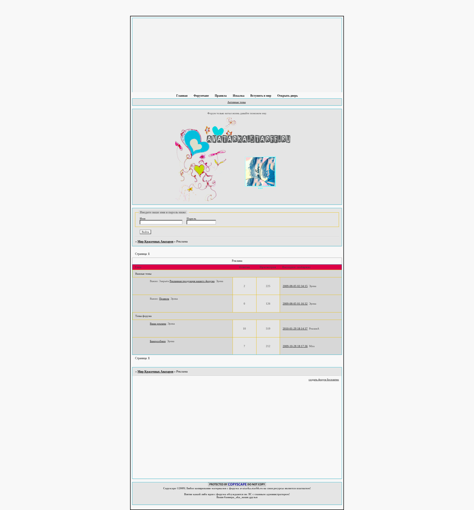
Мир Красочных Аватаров (155, 241)
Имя (142, 218)
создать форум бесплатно (324, 379)
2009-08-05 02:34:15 (295, 286)
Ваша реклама (158, 323)
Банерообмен (158, 341)
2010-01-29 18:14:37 (295, 328)
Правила (164, 298)
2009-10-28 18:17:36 (295, 346)
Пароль (191, 218)
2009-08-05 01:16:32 (295, 303)
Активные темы (236, 102)
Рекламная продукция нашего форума (192, 281)
